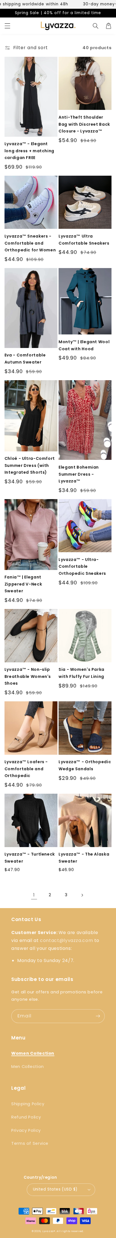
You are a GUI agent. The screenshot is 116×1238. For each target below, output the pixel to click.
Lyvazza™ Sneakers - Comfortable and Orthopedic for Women (30, 243)
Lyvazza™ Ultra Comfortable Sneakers (84, 239)
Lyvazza (48, 1231)
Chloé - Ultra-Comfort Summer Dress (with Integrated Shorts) (30, 465)
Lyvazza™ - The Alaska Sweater (84, 857)
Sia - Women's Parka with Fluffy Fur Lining (81, 673)
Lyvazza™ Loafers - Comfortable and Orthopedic (26, 768)
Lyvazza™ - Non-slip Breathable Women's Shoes (28, 676)
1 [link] (34, 895)
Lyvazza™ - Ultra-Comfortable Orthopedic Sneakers (82, 566)
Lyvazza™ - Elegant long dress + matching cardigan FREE (29, 150)
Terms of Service (29, 1143)
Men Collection (27, 1066)
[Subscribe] (98, 1016)
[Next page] (81, 895)
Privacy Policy (26, 1130)
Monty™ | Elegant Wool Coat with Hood (84, 345)
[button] (7, 25)
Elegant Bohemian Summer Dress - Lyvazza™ (79, 474)
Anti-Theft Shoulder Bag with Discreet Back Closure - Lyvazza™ (84, 124)
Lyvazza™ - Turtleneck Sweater (30, 857)
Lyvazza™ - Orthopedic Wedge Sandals (85, 765)
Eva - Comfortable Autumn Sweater (25, 358)
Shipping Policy (27, 1104)
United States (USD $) (55, 1189)
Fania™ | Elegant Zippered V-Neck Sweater (23, 584)
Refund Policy (26, 1117)
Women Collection (32, 1053)
